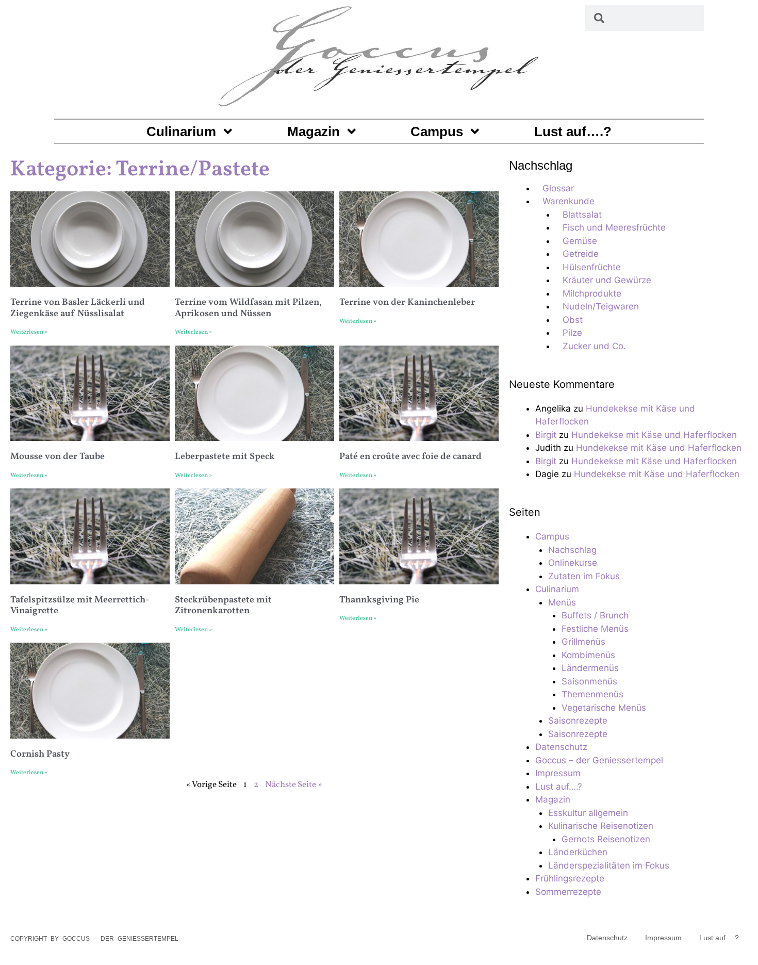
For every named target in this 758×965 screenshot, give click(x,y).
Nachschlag (572, 550)
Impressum (558, 773)
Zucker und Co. (594, 346)
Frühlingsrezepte (569, 878)
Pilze (572, 333)
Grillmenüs (583, 641)
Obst (573, 320)
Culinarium (181, 131)
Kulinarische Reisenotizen (600, 826)
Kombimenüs (588, 655)
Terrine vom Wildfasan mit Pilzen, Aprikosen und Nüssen (248, 308)
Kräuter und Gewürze (607, 280)
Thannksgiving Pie (379, 600)
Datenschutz (561, 747)
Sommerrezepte (568, 892)
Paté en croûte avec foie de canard (410, 456)
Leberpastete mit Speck (225, 456)
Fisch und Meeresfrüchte (614, 227)
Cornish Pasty (40, 754)
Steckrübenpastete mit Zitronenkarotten (223, 606)
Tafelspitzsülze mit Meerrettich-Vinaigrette (80, 606)
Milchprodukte (592, 293)
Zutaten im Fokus (584, 576)
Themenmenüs (592, 694)
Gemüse (580, 241)
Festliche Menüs (595, 629)
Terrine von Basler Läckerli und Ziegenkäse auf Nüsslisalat (77, 308)
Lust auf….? (573, 131)
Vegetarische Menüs (604, 707)
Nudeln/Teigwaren (601, 306)
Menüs (562, 602)
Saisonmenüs (589, 681)
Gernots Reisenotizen (606, 839)
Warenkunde (568, 201)
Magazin (313, 131)
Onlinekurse (572, 563)
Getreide (581, 254)
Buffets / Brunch (595, 615)
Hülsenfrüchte (592, 267)
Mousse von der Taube (57, 456)
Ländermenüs (590, 668)
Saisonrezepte (577, 720)
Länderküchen (577, 852)
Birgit (545, 435)
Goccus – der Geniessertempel (599, 760)
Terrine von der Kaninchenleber (407, 302)
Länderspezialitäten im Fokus (608, 865)
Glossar (558, 188)
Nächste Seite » (293, 785)
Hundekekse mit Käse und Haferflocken (654, 435)
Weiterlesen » (28, 332)
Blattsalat (582, 214)
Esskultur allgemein (588, 813)
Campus (436, 131)
